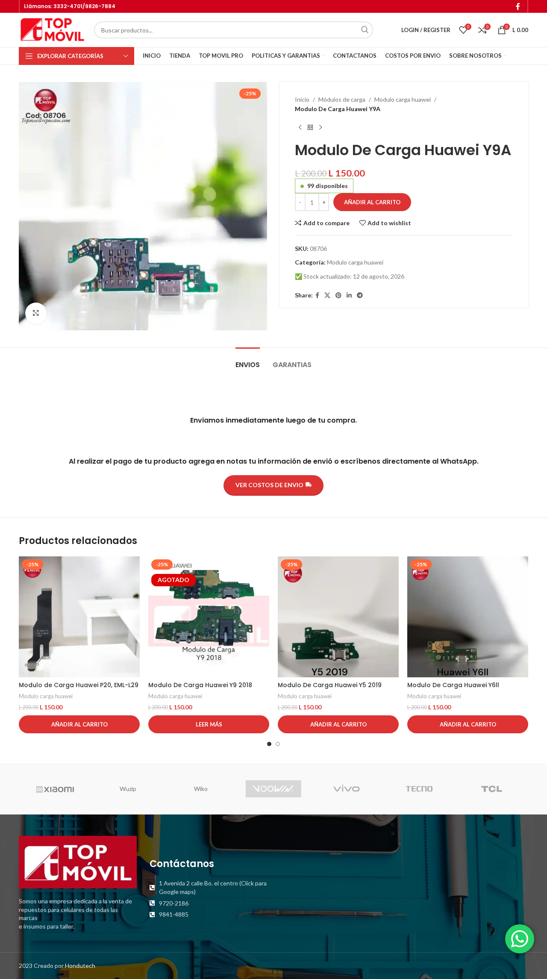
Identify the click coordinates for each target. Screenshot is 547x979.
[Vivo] (346, 788)
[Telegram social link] (359, 295)
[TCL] (492, 788)
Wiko (201, 788)
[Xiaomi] (55, 788)
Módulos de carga (341, 99)
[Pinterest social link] (338, 295)
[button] (79, 724)
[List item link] (209, 887)
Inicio (302, 99)
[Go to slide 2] (278, 744)
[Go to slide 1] (269, 744)
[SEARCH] (364, 29)
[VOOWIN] (273, 788)
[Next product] (320, 128)
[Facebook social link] (518, 6)
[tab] (247, 360)
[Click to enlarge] (36, 313)
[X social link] (327, 295)
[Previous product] (300, 128)
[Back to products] (310, 128)
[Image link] (78, 861)
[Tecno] (418, 788)
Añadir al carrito (372, 202)
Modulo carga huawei (402, 99)
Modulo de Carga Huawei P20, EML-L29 (78, 685)
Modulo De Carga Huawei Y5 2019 (330, 685)
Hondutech (80, 965)
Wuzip (128, 788)
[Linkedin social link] (349, 295)
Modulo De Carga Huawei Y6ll (453, 685)
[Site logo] (52, 29)
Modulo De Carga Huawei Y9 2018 (200, 685)
